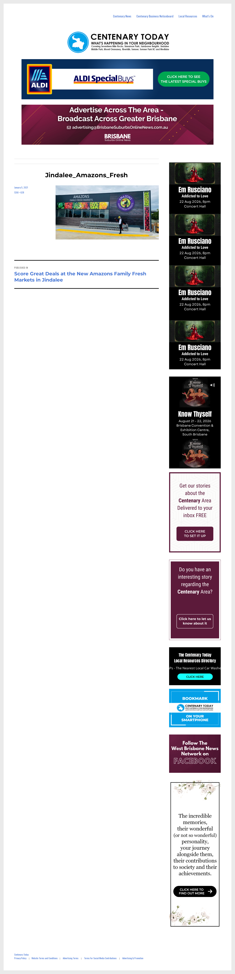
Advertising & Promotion (132, 958)
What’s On (207, 16)
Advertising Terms (70, 958)
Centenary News (122, 16)
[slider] (198, 466)
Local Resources (188, 16)
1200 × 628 (19, 192)
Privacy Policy (20, 958)
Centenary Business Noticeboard (154, 16)
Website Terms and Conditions (44, 958)
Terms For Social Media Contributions (100, 958)
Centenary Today (21, 954)
